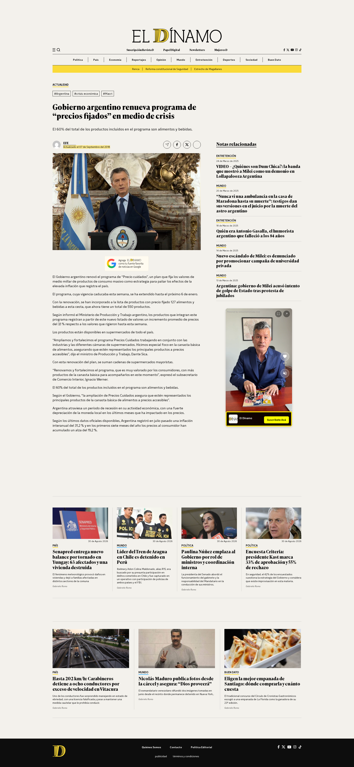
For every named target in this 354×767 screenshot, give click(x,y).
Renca (135, 68)
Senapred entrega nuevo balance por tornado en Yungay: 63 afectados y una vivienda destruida (80, 559)
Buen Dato (274, 59)
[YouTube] (292, 50)
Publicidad (161, 756)
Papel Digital (171, 50)
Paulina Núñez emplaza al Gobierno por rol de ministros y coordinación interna (208, 559)
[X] (283, 746)
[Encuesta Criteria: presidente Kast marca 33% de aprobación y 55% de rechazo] (273, 523)
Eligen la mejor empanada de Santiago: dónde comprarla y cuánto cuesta (262, 683)
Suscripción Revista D (140, 50)
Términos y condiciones (186, 756)
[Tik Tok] (300, 747)
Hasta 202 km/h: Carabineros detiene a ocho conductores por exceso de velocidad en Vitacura (86, 683)
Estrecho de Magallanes (208, 68)
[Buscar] (58, 50)
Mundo (181, 59)
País (95, 59)
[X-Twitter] (288, 50)
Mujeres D (220, 50)
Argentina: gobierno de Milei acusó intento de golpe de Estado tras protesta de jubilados (258, 290)
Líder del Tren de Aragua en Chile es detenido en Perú (142, 556)
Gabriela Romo (60, 586)
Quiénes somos (151, 747)
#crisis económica (86, 93)
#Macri (107, 93)
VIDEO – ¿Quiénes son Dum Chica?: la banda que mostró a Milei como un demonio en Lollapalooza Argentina (258, 171)
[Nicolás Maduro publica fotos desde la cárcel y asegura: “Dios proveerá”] (177, 648)
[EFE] (57, 145)
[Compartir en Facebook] (177, 145)
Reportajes (139, 59)
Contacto (176, 747)
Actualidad (61, 84)
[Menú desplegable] (54, 49)
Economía (115, 59)
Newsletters (197, 50)
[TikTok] (300, 50)
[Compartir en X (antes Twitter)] (187, 145)
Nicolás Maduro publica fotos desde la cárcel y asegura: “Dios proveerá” (176, 681)
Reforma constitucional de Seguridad (166, 68)
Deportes (229, 59)
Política (78, 59)
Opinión (161, 59)
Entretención (204, 59)
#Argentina (61, 93)
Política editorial (201, 747)
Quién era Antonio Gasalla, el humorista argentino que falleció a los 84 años (255, 233)
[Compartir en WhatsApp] (197, 145)
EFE (66, 143)
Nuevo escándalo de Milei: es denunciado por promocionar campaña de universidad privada (257, 261)
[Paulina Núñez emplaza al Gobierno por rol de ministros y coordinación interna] (209, 523)
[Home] (177, 35)
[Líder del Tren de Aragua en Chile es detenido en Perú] (145, 523)
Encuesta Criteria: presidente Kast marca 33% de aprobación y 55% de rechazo (271, 559)
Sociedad (251, 59)
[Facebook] (284, 50)
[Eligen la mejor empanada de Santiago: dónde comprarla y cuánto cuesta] (262, 648)
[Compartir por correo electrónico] (167, 145)
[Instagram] (296, 50)
